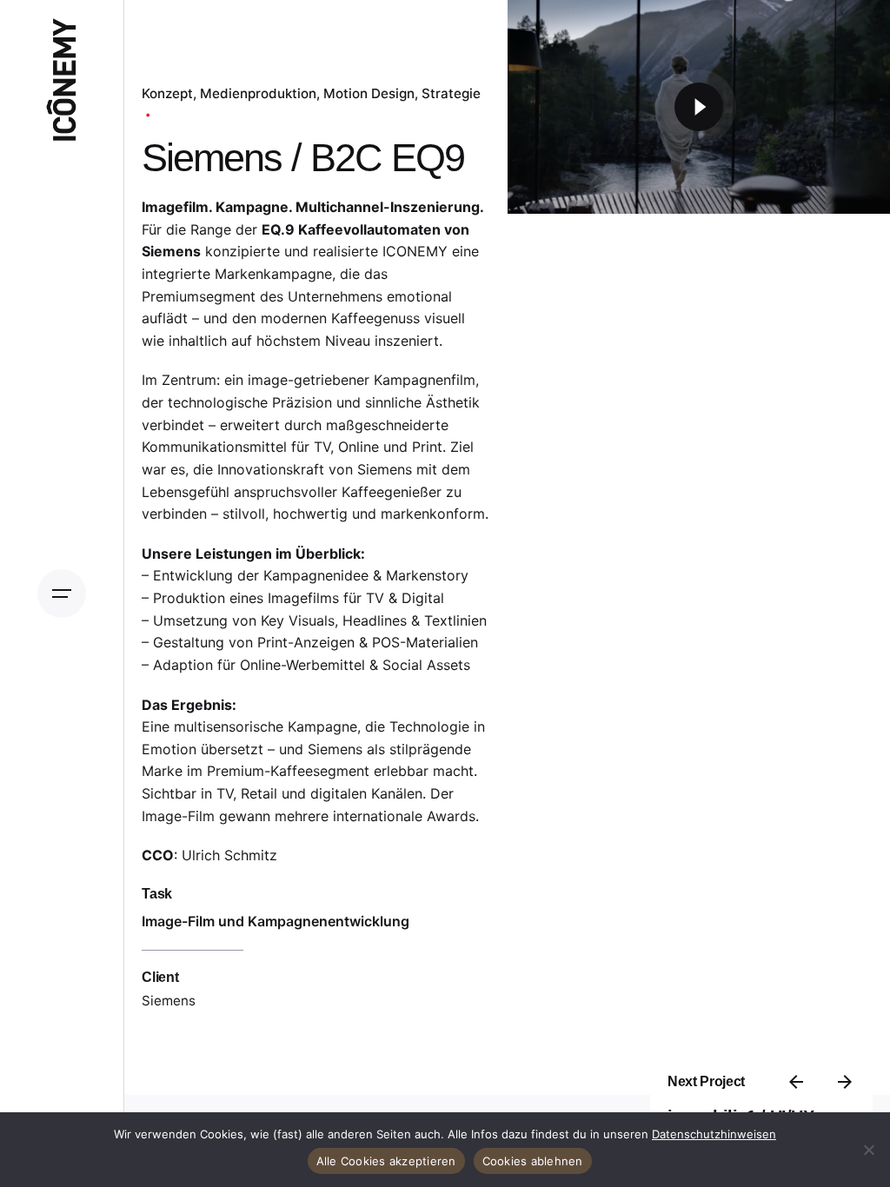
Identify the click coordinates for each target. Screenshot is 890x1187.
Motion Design (369, 93)
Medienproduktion (258, 93)
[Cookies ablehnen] (868, 1149)
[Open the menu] (61, 593)
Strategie (451, 93)
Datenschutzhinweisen (714, 1134)
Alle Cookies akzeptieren (386, 1161)
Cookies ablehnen (532, 1161)
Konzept (167, 93)
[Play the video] (698, 107)
